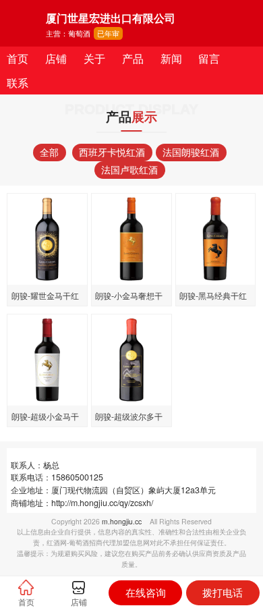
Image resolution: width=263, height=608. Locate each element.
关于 (94, 58)
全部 (49, 152)
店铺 (56, 58)
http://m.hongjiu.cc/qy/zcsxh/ (102, 503)
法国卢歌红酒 (129, 169)
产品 (133, 58)
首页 (17, 58)
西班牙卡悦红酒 (112, 152)
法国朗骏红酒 (191, 152)
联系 (17, 82)
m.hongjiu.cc (122, 521)
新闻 (171, 58)
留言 (209, 58)
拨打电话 (222, 592)
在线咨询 (145, 592)
